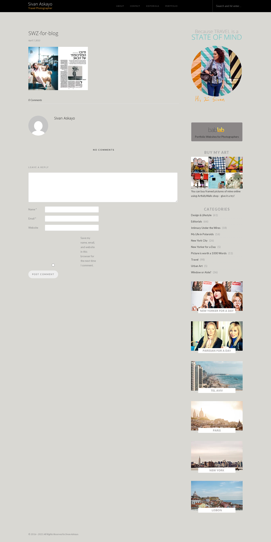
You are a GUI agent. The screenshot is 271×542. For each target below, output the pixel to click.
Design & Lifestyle (201, 215)
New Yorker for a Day (203, 246)
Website (33, 227)
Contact (135, 6)
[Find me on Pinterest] (220, 113)
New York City (199, 240)
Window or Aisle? (201, 272)
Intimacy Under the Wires (205, 227)
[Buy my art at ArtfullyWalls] (217, 187)
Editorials (152, 6)
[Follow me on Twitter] (215, 113)
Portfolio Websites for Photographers (217, 136)
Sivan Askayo (64, 118)
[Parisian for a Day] (217, 352)
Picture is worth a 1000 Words (209, 253)
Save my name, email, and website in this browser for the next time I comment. (88, 251)
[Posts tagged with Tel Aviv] (217, 392)
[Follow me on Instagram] (218, 113)
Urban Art (197, 266)
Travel (194, 259)
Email (32, 218)
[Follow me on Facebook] (213, 113)
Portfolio (171, 6)
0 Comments (35, 100)
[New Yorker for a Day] (217, 312)
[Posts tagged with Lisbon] (217, 511)
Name (32, 209)
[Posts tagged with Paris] (217, 431)
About (120, 6)
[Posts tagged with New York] (217, 471)
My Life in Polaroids (202, 234)
